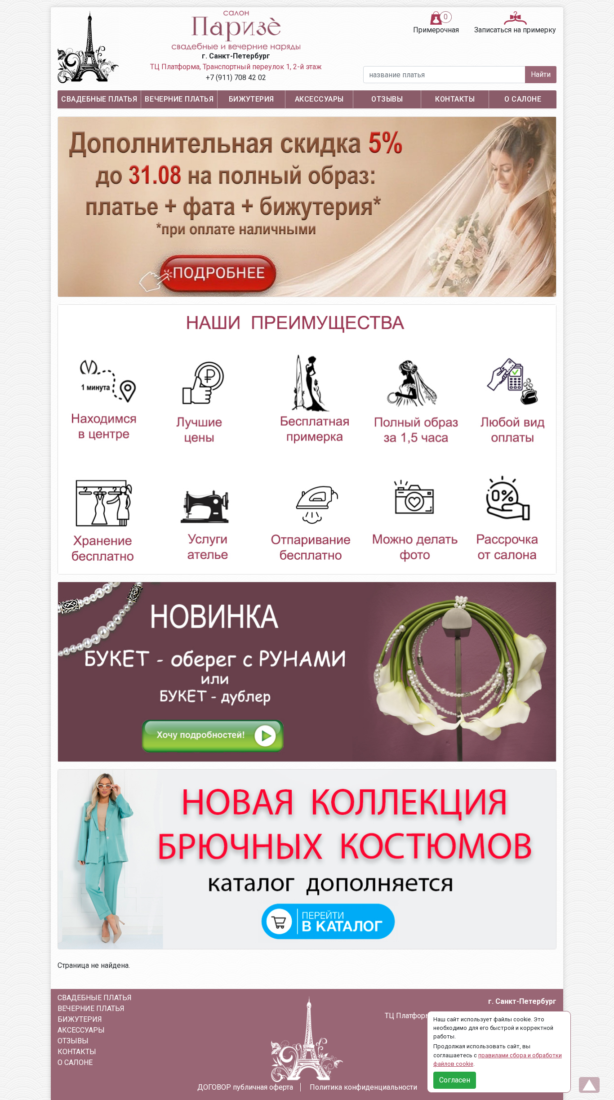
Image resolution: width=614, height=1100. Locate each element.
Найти (541, 74)
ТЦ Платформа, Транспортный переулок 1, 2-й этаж (236, 66)
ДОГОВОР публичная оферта (245, 1087)
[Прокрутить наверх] (589, 1085)
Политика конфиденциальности (363, 1087)
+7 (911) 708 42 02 (236, 77)
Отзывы (387, 99)
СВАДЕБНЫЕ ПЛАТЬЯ (99, 99)
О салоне (522, 99)
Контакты (455, 99)
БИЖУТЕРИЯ (251, 99)
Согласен (454, 1080)
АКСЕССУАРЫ (319, 99)
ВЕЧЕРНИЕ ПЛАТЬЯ (179, 99)
